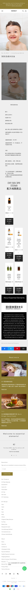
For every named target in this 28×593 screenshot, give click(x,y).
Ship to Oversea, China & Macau (9, 559)
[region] (14, 448)
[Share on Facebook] (4, 348)
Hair (2, 509)
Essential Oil (4, 484)
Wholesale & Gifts (5, 549)
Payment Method (5, 551)
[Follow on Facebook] (2, 574)
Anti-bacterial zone (5, 531)
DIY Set (3, 492)
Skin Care (3, 494)
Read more (4, 389)
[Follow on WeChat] (18, 574)
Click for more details (17, 5)
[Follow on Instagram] (6, 574)
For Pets (3, 522)
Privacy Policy (4, 566)
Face (2, 504)
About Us (3, 544)
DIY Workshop (4, 497)
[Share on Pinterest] (17, 348)
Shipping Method (5, 556)
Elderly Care (4, 524)
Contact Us (4, 546)
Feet (2, 512)
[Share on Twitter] (11, 348)
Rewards (3, 561)
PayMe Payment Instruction (8, 554)
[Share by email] (23, 348)
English (13, 578)
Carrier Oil (3, 487)
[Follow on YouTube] (10, 574)
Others (3, 517)
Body (2, 514)
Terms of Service (5, 569)
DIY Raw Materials (5, 482)
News (2, 541)
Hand (2, 411)
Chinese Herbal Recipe (6, 534)
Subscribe (7, 473)
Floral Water (4, 489)
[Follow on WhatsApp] (14, 574)
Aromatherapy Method (17, 53)
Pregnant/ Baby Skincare (7, 519)
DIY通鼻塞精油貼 (7, 381)
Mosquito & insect (5, 527)
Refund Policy (4, 564)
